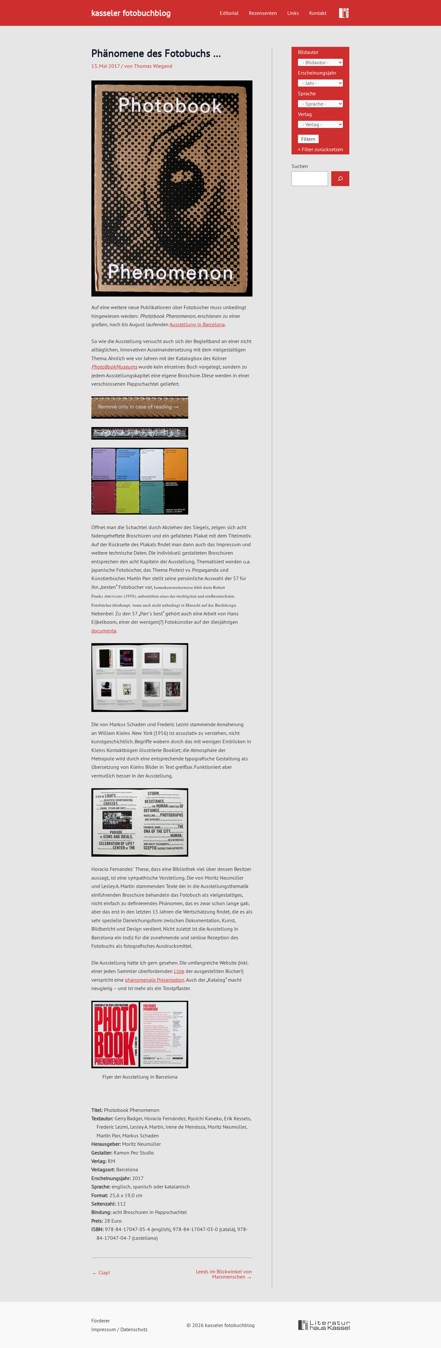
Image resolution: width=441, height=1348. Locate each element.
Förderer (100, 1320)
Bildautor (308, 52)
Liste (179, 971)
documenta (103, 630)
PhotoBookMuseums (114, 366)
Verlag (305, 114)
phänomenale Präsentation (154, 980)
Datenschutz (134, 1329)
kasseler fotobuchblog (131, 12)
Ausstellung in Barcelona (197, 324)
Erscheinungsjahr (317, 72)
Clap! (101, 1272)
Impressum (103, 1329)
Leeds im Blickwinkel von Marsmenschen (224, 1274)
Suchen (300, 166)
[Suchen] (340, 178)
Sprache (307, 93)
